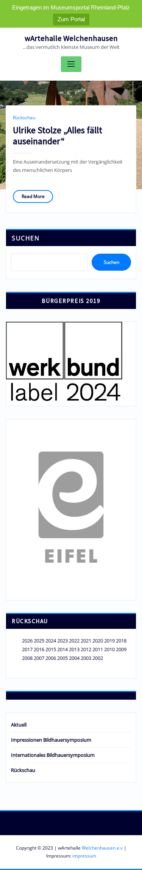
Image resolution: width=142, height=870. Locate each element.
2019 (109, 640)
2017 (27, 649)
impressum (84, 856)
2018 (121, 640)
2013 (74, 649)
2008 (27, 658)
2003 (86, 658)
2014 (62, 649)
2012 (86, 649)
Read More (33, 196)
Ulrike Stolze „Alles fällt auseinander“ (57, 135)
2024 (50, 640)
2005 (62, 658)
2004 (74, 658)
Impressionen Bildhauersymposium (51, 739)
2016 (39, 649)
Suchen (25, 238)
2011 (97, 649)
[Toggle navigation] (71, 64)
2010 (109, 649)
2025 (39, 640)
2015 (50, 649)
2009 (121, 649)
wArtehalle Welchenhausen (71, 38)
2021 (86, 640)
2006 (50, 658)
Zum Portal (71, 19)
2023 (62, 640)
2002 (97, 658)
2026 (27, 640)
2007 (39, 658)
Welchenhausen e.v (102, 848)
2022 (74, 640)
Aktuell (19, 724)
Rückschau (24, 117)
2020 (97, 640)
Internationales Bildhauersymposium (53, 755)
